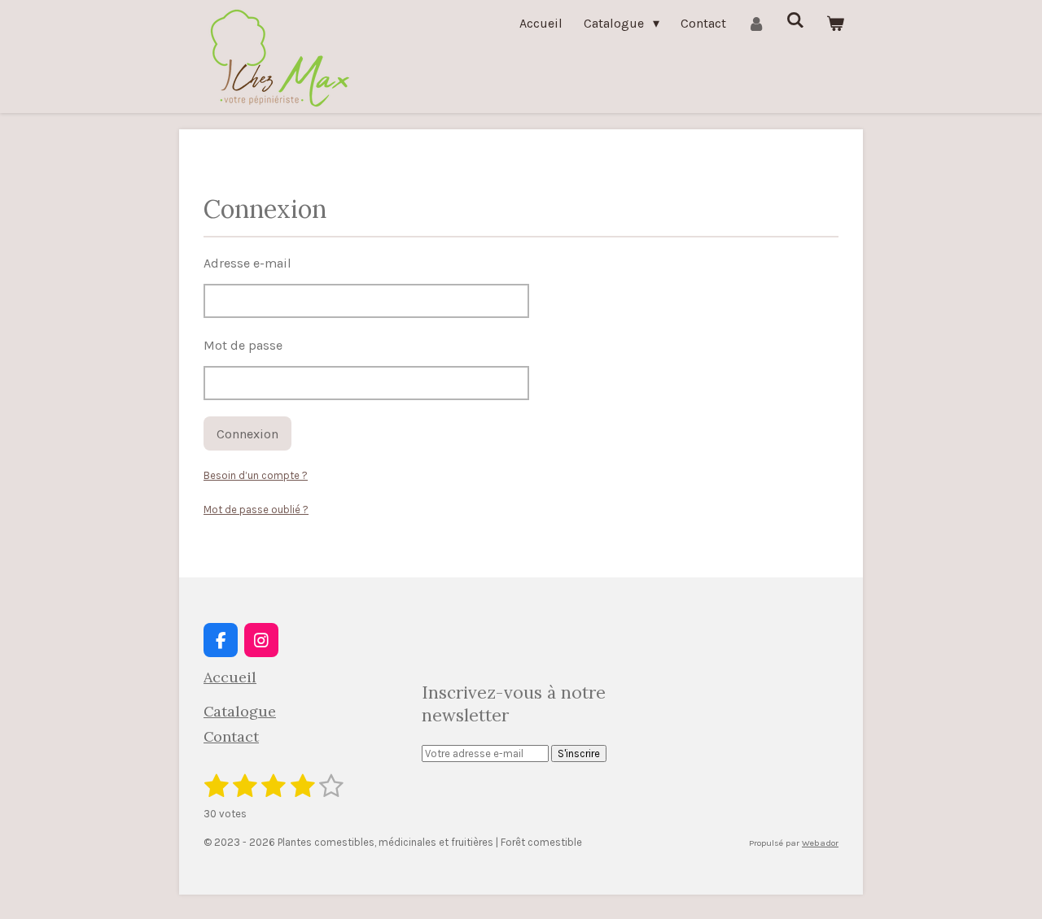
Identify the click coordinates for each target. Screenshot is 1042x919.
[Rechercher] (795, 20)
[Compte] (756, 23)
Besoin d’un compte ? (256, 475)
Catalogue (240, 711)
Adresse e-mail (247, 263)
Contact (231, 736)
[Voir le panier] (835, 23)
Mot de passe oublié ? (256, 509)
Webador (820, 843)
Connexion (247, 434)
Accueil (230, 677)
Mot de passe (243, 345)
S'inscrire (579, 753)
